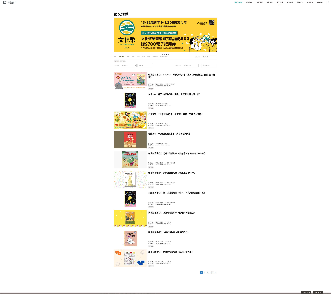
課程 (138, 56)
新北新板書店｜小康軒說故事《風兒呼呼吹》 (169, 232)
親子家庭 (121, 56)
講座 (133, 56)
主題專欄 (260, 2)
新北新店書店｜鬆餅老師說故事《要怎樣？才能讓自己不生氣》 (177, 153)
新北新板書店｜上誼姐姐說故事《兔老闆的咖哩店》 (172, 213)
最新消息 (270, 2)
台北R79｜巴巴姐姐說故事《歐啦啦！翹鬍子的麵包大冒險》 (176, 114)
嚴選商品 (290, 2)
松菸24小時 (163, 56)
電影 (143, 56)
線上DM (300, 2)
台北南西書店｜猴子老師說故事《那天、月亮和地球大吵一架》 (177, 193)
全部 (115, 56)
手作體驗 (116, 61)
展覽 (128, 56)
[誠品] (11, 2)
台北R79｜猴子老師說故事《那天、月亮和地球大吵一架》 (174, 94)
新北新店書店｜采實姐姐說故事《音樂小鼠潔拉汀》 (172, 173)
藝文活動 (280, 2)
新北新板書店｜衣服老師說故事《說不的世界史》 (171, 252)
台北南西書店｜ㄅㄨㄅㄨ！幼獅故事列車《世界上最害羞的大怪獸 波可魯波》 (181, 76)
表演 (148, 56)
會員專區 (310, 2)
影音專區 (249, 2)
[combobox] (209, 56)
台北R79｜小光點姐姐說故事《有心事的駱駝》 (169, 134)
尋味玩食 (155, 56)
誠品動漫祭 (238, 2)
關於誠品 (320, 2)
